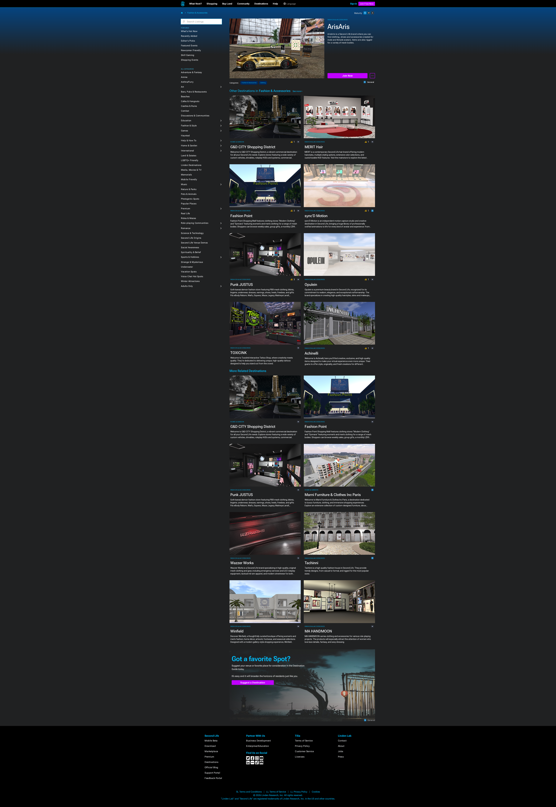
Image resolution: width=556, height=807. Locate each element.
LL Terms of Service (276, 791)
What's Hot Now (189, 31)
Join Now (347, 75)
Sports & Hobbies (190, 257)
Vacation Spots (188, 271)
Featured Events (189, 45)
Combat (185, 111)
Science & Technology (192, 233)
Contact (342, 740)
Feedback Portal (213, 778)
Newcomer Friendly (191, 50)
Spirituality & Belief (191, 252)
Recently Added (189, 36)
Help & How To (188, 140)
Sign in (353, 3)
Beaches (185, 96)
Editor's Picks (188, 41)
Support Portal (212, 772)
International (187, 150)
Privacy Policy (302, 746)
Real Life (185, 213)
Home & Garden (189, 145)
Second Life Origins (191, 238)
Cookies (316, 791)
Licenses (299, 756)
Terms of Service (304, 740)
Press (341, 756)
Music (184, 184)
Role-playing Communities (194, 223)
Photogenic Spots (190, 199)
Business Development (258, 740)
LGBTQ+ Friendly (189, 160)
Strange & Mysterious (192, 262)
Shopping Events (189, 60)
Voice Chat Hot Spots (192, 276)
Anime (184, 77)
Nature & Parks (188, 189)
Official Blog (211, 767)
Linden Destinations (191, 165)
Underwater (187, 267)
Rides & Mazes (188, 218)
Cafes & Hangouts (190, 101)
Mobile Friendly (189, 179)
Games (184, 130)
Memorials (186, 174)
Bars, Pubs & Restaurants (194, 91)
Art (182, 87)
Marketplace (211, 751)
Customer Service (304, 751)
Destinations (211, 762)
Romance (186, 228)
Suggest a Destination (252, 682)
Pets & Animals (188, 194)
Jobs (340, 751)
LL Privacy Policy (298, 791)
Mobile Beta (211, 740)
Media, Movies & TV (191, 170)
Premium (185, 208)
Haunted (185, 135)
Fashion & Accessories (197, 13)
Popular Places (188, 203)
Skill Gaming (187, 55)
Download (210, 746)
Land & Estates (188, 155)
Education (186, 120)
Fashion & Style (189, 125)
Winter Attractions (190, 281)
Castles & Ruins (189, 106)
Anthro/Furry (187, 82)
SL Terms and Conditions (249, 791)
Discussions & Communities (195, 115)
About (341, 746)
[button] (195, 4)
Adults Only (187, 286)
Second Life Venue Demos (194, 242)
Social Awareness (190, 247)
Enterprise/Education (257, 746)
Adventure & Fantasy (191, 72)
